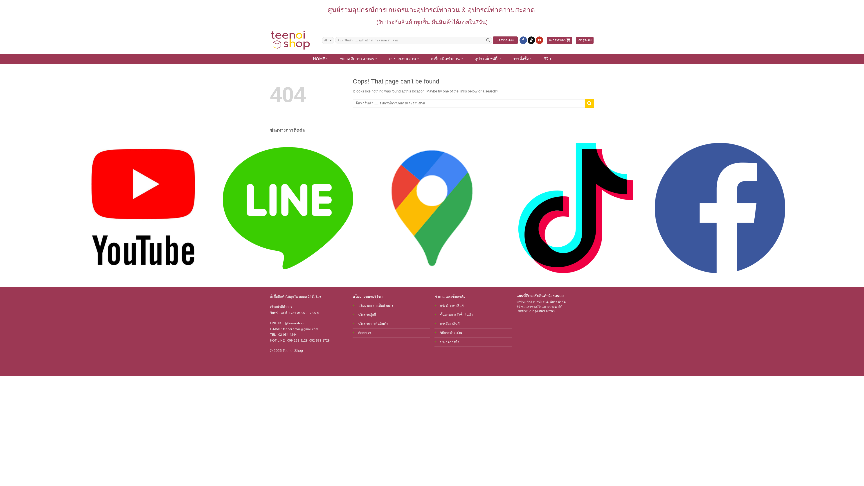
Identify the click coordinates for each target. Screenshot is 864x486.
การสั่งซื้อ (521, 58)
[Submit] (488, 40)
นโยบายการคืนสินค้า (373, 324)
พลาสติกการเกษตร (357, 58)
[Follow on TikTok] (531, 40)
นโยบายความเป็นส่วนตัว (375, 305)
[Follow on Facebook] (523, 40)
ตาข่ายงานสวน (402, 58)
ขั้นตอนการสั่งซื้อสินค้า (456, 315)
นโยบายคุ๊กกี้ (367, 315)
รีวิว (547, 58)
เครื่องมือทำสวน (445, 58)
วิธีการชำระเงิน (451, 333)
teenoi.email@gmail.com (300, 329)
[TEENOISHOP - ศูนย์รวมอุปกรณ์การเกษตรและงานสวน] (292, 40)
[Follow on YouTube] (539, 40)
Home (319, 58)
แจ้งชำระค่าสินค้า (453, 305)
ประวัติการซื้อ (449, 342)
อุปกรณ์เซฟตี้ (486, 58)
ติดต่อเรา (364, 333)
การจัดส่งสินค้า (450, 324)
